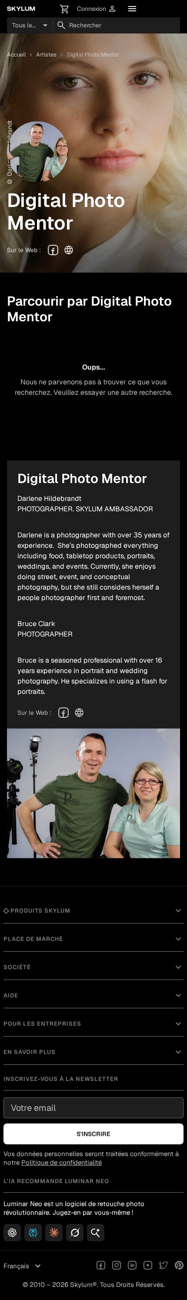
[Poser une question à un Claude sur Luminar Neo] (54, 1232)
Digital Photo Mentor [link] (93, 54)
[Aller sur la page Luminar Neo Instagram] (116, 1266)
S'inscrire (93, 1134)
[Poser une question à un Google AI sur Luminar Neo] (95, 1232)
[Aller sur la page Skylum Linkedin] (132, 1266)
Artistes (46, 54)
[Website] (68, 250)
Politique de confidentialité (61, 1162)
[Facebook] (53, 250)
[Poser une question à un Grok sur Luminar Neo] (74, 1232)
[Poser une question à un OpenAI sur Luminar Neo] (12, 1232)
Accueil (16, 54)
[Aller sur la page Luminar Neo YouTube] (148, 1266)
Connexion (97, 8)
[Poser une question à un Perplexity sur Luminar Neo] (33, 1232)
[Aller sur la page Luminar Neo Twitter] (163, 1266)
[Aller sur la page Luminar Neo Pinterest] (179, 1266)
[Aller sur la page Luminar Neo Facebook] (101, 1266)
